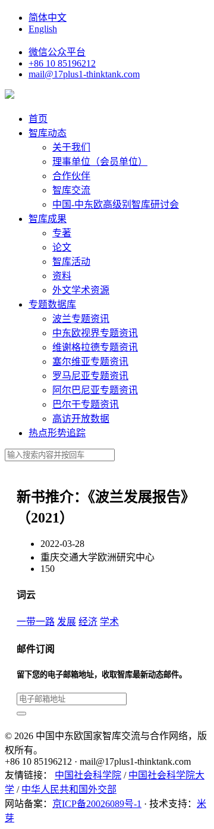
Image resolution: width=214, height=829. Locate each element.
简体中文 (48, 17)
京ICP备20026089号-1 (96, 804)
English (43, 29)
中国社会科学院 (88, 775)
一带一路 (36, 622)
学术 (109, 622)
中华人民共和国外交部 (69, 789)
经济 (87, 622)
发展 (66, 622)
